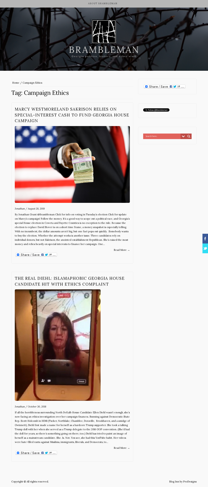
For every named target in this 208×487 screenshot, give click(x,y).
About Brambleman (102, 3)
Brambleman (104, 49)
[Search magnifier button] (189, 136)
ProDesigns (190, 481)
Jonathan (20, 208)
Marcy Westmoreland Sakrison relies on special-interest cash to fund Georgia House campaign (72, 115)
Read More (122, 249)
